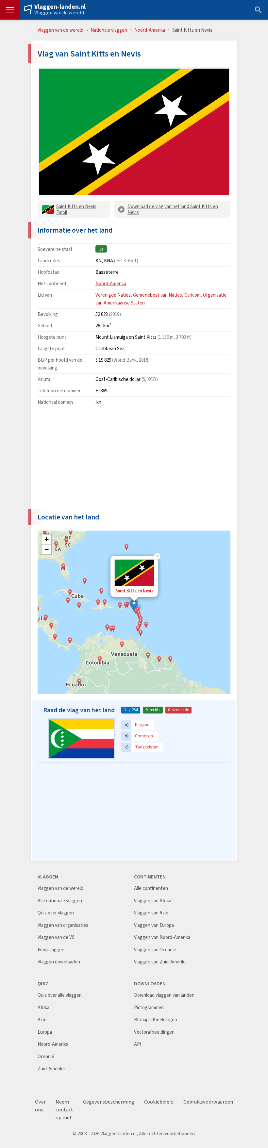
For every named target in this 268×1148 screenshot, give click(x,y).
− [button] (46, 549)
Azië (42, 1020)
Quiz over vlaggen (56, 913)
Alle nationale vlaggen (60, 901)
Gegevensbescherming (108, 1102)
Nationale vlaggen (109, 29)
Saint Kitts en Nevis (134, 591)
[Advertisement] (134, 458)
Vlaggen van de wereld (59, 12)
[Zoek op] (258, 10)
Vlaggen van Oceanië (155, 950)
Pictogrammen (149, 1007)
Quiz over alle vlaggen (60, 995)
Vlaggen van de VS (56, 937)
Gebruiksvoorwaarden (208, 1102)
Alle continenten (151, 888)
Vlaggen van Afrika (152, 901)
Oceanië (46, 1056)
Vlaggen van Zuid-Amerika (160, 962)
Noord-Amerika (149, 29)
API (137, 1044)
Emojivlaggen (51, 950)
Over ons (40, 1106)
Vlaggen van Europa (154, 925)
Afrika (43, 1007)
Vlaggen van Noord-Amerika (162, 937)
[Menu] (10, 10)
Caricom (192, 294)
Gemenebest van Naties (157, 294)
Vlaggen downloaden (59, 962)
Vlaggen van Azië (151, 913)
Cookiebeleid (159, 1102)
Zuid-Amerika (51, 1069)
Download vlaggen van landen (164, 995)
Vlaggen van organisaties (63, 925)
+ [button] (46, 539)
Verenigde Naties (113, 294)
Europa (45, 1032)
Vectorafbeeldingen (154, 1032)
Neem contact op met (64, 1110)
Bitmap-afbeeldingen (155, 1020)
